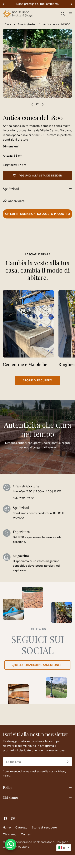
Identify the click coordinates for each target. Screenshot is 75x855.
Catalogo (21, 827)
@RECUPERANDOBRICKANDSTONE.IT (37, 665)
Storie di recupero (37, 380)
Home (7, 827)
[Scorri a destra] (43, 104)
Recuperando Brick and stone (34, 842)
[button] (64, 847)
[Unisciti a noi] (68, 762)
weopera (23, 847)
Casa (8, 24)
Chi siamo (9, 834)
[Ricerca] (63, 14)
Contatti (26, 834)
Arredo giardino (27, 24)
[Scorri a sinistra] (32, 104)
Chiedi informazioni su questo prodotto (37, 214)
